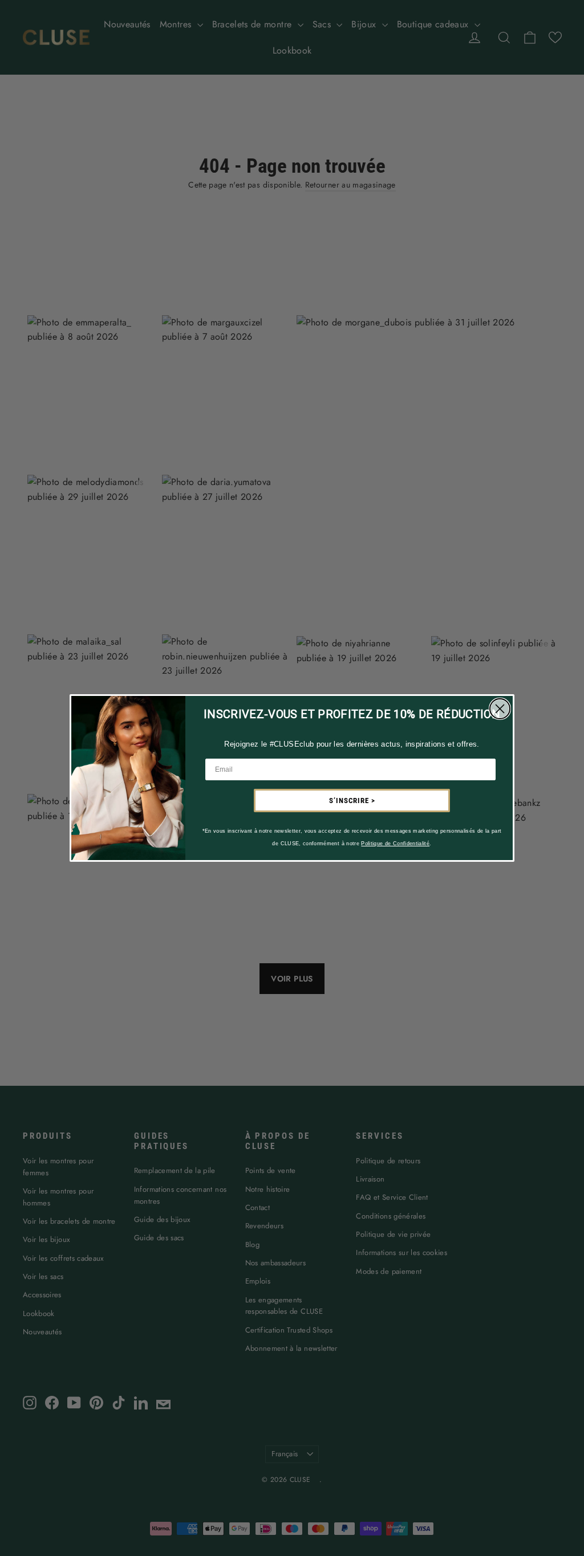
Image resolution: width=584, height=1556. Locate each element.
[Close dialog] (500, 709)
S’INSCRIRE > (352, 800)
